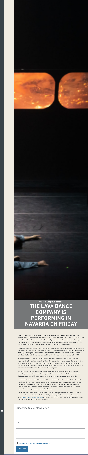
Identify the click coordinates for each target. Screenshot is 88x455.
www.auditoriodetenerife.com (33, 397)
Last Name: (19, 423)
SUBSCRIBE (22, 449)
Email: (17, 433)
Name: (17, 413)
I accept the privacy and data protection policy (35, 443)
